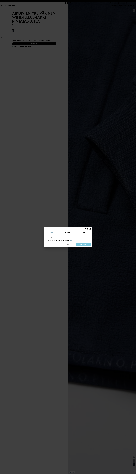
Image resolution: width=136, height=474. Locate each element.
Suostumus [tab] (52, 232)
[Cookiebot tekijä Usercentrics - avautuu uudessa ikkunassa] (86, 229)
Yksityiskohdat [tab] (68, 232)
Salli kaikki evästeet (83, 244)
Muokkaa (67, 244)
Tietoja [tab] (84, 232)
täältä (87, 238)
